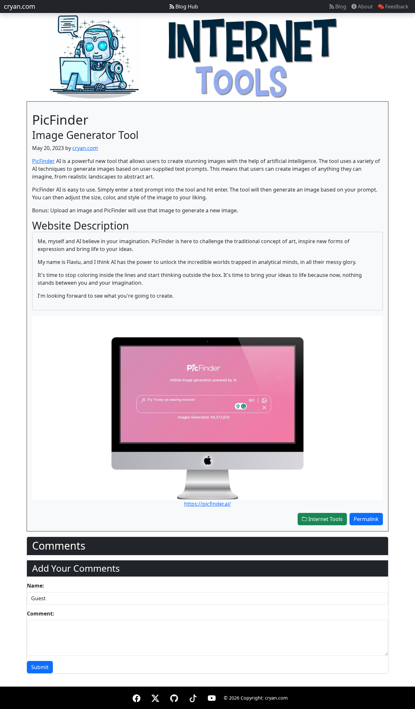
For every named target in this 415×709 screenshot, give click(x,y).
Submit (40, 667)
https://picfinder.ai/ (207, 503)
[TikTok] (193, 697)
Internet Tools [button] (325, 519)
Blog (340, 6)
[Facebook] (136, 697)
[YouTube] (212, 697)
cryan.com (19, 6)
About (365, 6)
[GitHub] (174, 697)
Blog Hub (186, 6)
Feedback (396, 6)
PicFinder (43, 161)
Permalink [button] (366, 519)
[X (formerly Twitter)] (155, 697)
